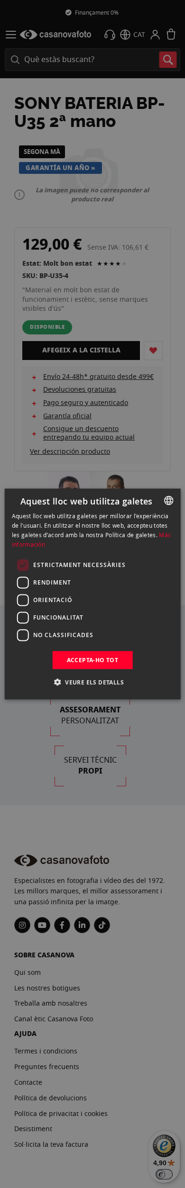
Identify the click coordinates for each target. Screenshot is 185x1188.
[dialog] (93, 594)
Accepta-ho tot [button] (93, 660)
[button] (92, 681)
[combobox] (168, 500)
